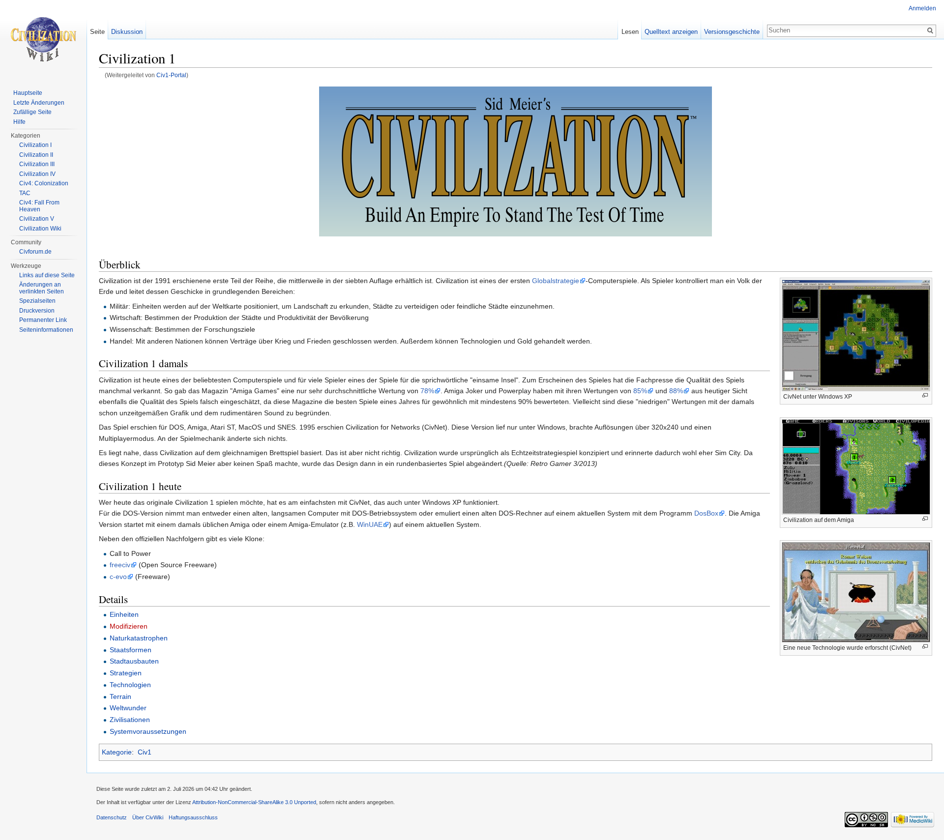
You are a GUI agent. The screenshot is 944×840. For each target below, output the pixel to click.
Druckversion (37, 310)
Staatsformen (130, 650)
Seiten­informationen (46, 329)
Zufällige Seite (32, 112)
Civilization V (36, 218)
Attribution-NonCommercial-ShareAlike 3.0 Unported (254, 802)
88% (676, 391)
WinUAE (370, 524)
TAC (24, 193)
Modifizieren (129, 626)
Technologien (130, 685)
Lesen (630, 31)
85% (640, 391)
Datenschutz (111, 817)
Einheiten (124, 614)
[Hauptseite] (43, 39)
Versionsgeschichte (732, 31)
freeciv (120, 565)
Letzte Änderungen (38, 102)
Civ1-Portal (171, 75)
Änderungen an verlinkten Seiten (41, 288)
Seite (97, 31)
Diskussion (127, 31)
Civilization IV (37, 174)
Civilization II (36, 154)
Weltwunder (128, 708)
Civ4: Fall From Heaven (39, 206)
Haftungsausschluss (193, 817)
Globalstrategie (555, 281)
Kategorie (117, 752)
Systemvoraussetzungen (148, 731)
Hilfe (19, 121)
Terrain (120, 696)
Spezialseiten (37, 300)
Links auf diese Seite (47, 275)
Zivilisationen (130, 720)
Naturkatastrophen (139, 638)
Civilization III (37, 164)
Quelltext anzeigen (671, 31)
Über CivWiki (147, 817)
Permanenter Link (43, 320)
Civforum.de (35, 251)
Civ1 (144, 752)
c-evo (118, 576)
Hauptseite (27, 92)
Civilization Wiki (40, 228)
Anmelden (922, 8)
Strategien (126, 673)
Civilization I (35, 145)
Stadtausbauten (134, 661)
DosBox (706, 513)
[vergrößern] (925, 395)
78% (427, 391)
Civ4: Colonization (43, 183)
